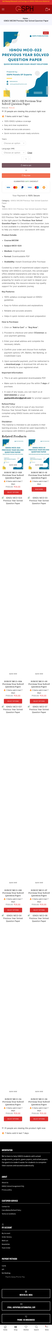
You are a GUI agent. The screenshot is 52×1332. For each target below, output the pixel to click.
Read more (39, 489)
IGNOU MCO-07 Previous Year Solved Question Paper (39, 893)
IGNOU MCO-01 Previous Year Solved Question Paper (39, 475)
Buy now (27, 175)
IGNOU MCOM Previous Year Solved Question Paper (26, 21)
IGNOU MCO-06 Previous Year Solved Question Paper (39, 1102)
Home (25, 18)
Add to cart (27, 165)
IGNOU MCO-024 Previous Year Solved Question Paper (13, 684)
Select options (13, 492)
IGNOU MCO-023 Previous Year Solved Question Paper (13, 475)
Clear (29, 152)
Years (4, 139)
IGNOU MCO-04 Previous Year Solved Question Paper (13, 1102)
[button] (3, 9)
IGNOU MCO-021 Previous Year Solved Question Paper (13, 893)
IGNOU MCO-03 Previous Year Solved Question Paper (39, 684)
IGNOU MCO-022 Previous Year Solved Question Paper (24, 209)
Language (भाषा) (8, 149)
